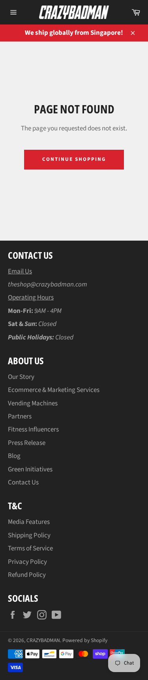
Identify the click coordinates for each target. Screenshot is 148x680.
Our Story (21, 377)
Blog (14, 456)
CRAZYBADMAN (43, 640)
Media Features (29, 522)
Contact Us (23, 482)
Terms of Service (30, 548)
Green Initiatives (30, 469)
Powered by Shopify (84, 640)
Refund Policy (27, 575)
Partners (20, 416)
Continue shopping (73, 159)
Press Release (26, 443)
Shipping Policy (29, 535)
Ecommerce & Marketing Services (53, 390)
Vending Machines (33, 403)
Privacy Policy (27, 562)
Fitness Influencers (33, 429)
